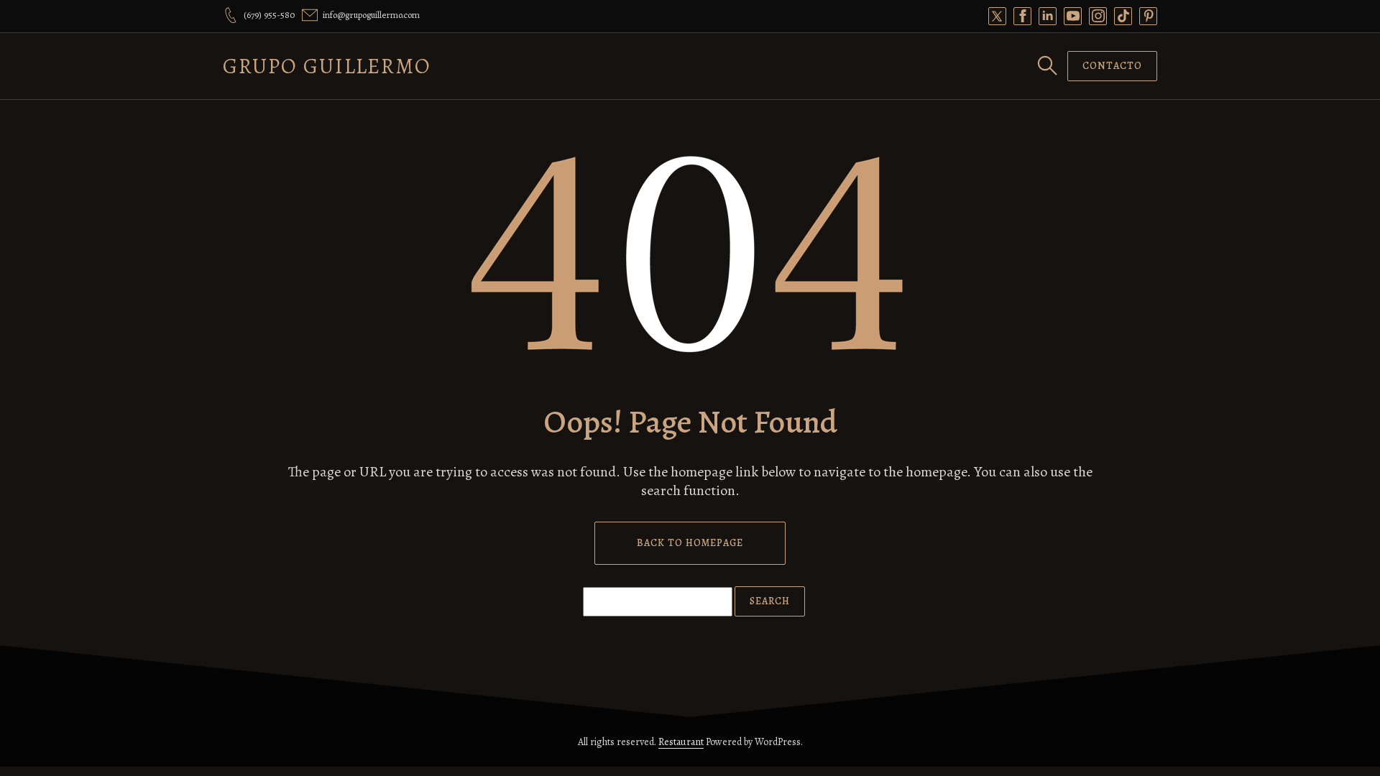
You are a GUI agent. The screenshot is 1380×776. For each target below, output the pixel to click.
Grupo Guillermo (327, 66)
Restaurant (681, 742)
